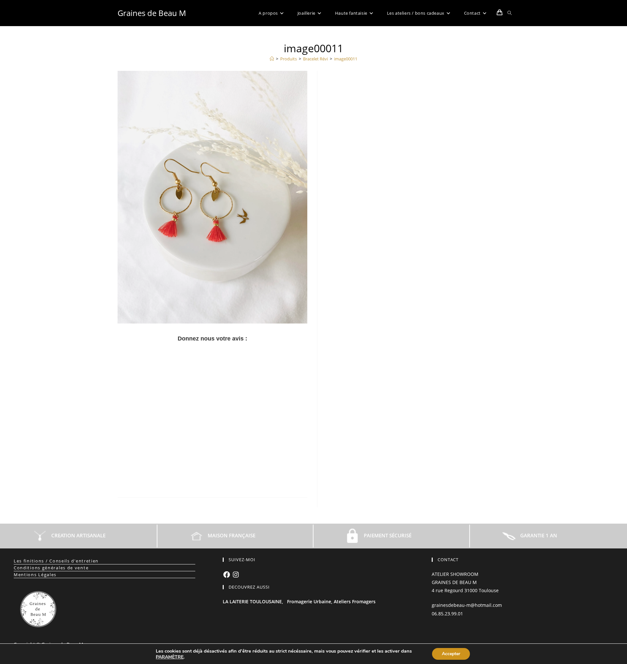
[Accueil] (272, 59)
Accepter (451, 654)
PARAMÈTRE (170, 657)
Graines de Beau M (152, 13)
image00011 (345, 59)
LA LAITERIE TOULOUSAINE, (253, 601)
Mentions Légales (35, 574)
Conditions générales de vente (51, 568)
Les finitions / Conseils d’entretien (56, 561)
